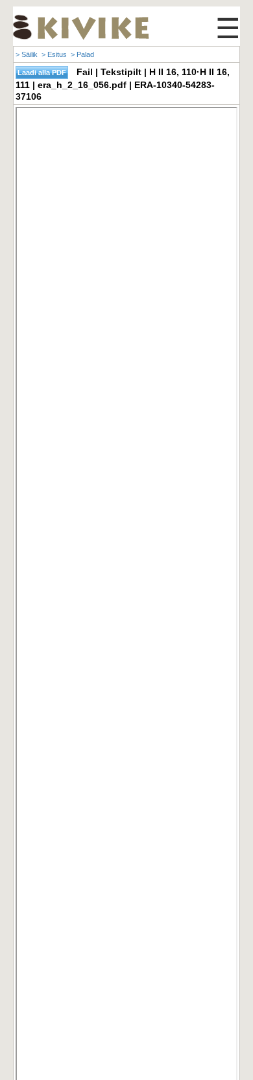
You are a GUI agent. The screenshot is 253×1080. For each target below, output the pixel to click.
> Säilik (27, 54)
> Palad (82, 54)
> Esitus (54, 54)
